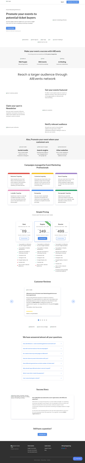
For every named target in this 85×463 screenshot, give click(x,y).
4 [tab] (44, 320)
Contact (48, 460)
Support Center (48, 448)
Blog (45, 450)
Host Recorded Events (32, 452)
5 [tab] (46, 320)
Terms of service (37, 460)
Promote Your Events (32, 450)
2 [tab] (40, 320)
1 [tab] (38, 320)
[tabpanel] (42, 301)
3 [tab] (42, 320)
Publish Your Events (32, 448)
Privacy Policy (43, 460)
